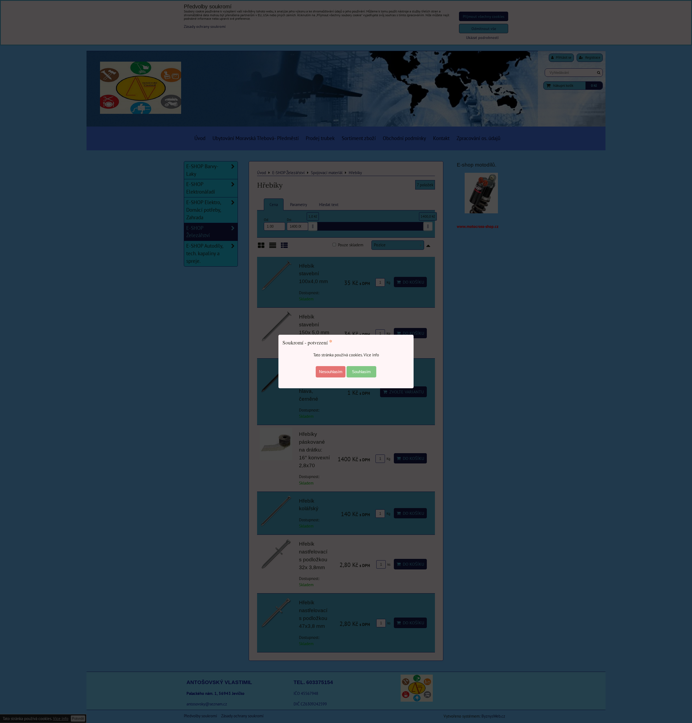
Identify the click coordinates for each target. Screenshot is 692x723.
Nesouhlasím (330, 371)
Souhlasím (361, 371)
